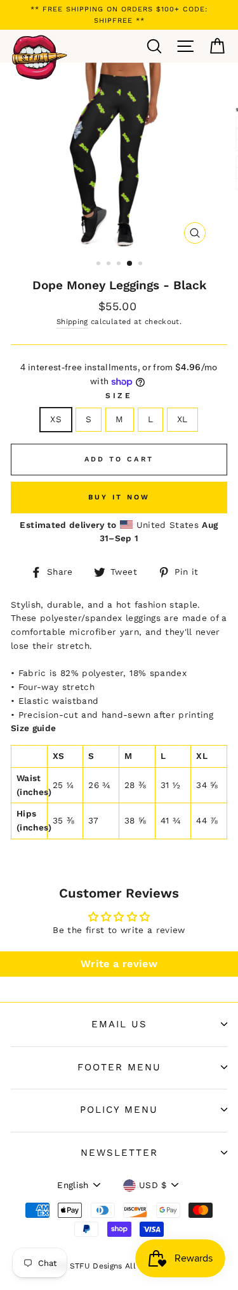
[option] (119, 15)
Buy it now (119, 497)
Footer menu (119, 1067)
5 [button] (141, 264)
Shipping (72, 321)
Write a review (119, 964)
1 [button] (99, 264)
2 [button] (110, 264)
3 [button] (120, 264)
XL (182, 419)
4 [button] (130, 264)
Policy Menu (119, 1109)
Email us (119, 1024)
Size (118, 395)
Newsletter (119, 1152)
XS (56, 419)
